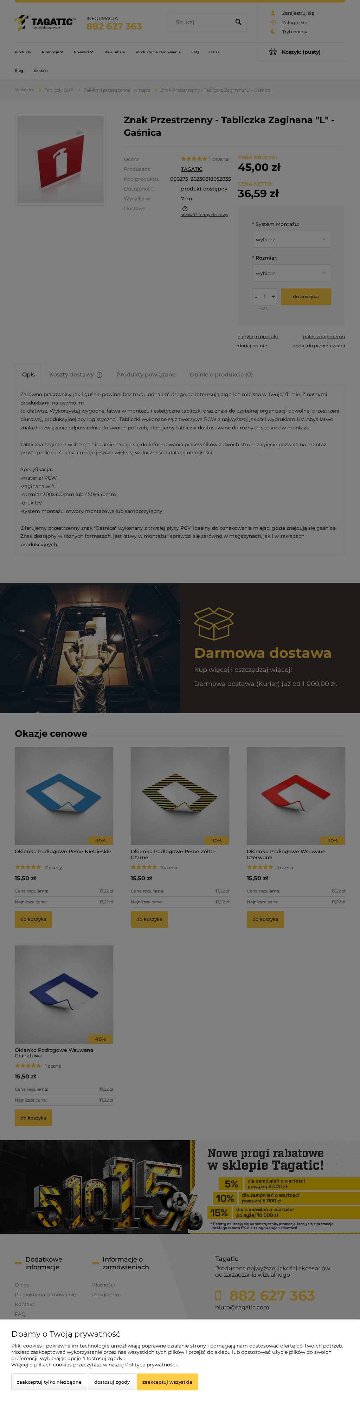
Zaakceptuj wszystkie (167, 1382)
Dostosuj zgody (112, 1382)
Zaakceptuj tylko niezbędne (49, 1382)
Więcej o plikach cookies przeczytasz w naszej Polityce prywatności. (94, 1365)
